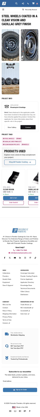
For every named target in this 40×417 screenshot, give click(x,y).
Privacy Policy (7, 317)
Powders (6, 276)
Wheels (26, 144)
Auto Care (23, 314)
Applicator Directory (27, 282)
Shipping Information (10, 314)
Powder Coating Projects (28, 276)
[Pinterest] (30, 258)
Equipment (6, 282)
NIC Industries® (25, 308)
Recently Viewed (31, 9)
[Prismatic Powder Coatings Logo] (4, 3)
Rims (19, 138)
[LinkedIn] (20, 258)
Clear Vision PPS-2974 (12, 144)
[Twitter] (10, 258)
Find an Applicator (26, 279)
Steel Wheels (9, 138)
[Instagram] (25, 258)
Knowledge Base (26, 285)
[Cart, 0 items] (35, 3)
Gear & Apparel (8, 285)
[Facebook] (5, 258)
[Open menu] (3, 9)
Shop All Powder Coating (18, 162)
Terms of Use (7, 320)
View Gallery (12, 127)
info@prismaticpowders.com (21, 253)
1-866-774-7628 (21, 250)
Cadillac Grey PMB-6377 (12, 141)
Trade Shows (24, 305)
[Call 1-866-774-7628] (28, 3)
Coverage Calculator (27, 273)
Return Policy (7, 311)
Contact (28, 127)
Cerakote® (24, 311)
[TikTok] (35, 258)
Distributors (24, 295)
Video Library (24, 292)
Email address (7, 381)
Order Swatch (13, 202)
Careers (5, 323)
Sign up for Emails (21, 390)
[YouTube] (15, 258)
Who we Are (7, 305)
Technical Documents (27, 288)
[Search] (16, 3)
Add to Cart (13, 198)
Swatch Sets (7, 279)
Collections (6, 273)
